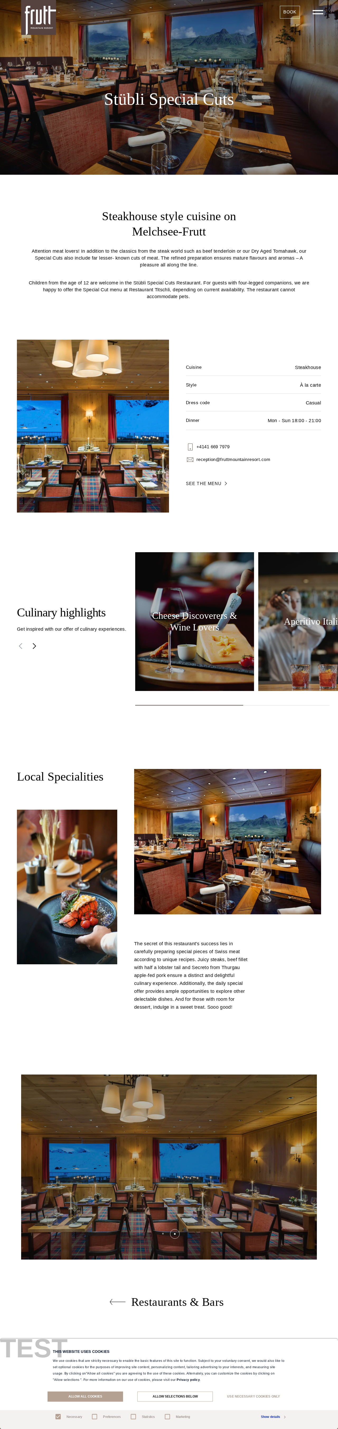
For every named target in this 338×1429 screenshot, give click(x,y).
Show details (270, 1417)
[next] (34, 646)
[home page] (38, 17)
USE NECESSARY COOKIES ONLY (253, 1396)
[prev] (20, 646)
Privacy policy (188, 1380)
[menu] (317, 12)
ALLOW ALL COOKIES (85, 1396)
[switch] (94, 1416)
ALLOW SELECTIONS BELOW (175, 1396)
